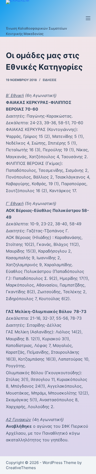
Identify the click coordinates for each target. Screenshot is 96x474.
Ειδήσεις (50, 80)
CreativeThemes (21, 467)
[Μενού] (88, 18)
